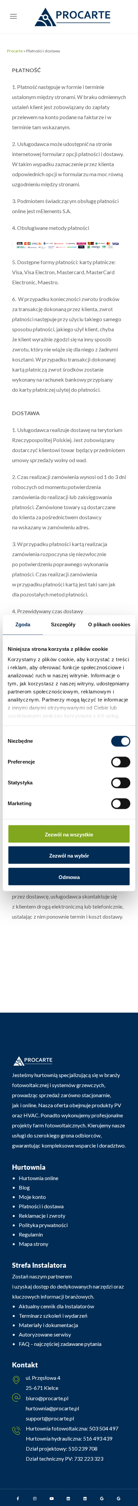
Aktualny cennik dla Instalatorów (56, 1306)
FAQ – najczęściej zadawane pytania (60, 1344)
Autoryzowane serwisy (45, 1334)
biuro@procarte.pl (47, 1398)
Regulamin (31, 1234)
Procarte (15, 50)
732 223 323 (88, 1458)
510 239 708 (82, 1448)
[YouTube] (52, 1499)
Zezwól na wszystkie (69, 834)
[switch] (120, 762)
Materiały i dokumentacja (48, 1325)
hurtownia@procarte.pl (52, 1408)
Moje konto (32, 1197)
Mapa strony (33, 1244)
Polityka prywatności (43, 1225)
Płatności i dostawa (41, 1206)
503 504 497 (103, 1428)
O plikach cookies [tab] (109, 624)
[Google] (102, 1499)
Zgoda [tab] (22, 624)
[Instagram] (35, 1499)
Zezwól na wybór (69, 856)
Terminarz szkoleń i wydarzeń (53, 1315)
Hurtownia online (38, 1178)
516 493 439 (97, 1438)
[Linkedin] (68, 1499)
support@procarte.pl (50, 1418)
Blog (24, 1187)
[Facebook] (18, 1499)
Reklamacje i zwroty (42, 1215)
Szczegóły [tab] (63, 624)
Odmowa (69, 877)
